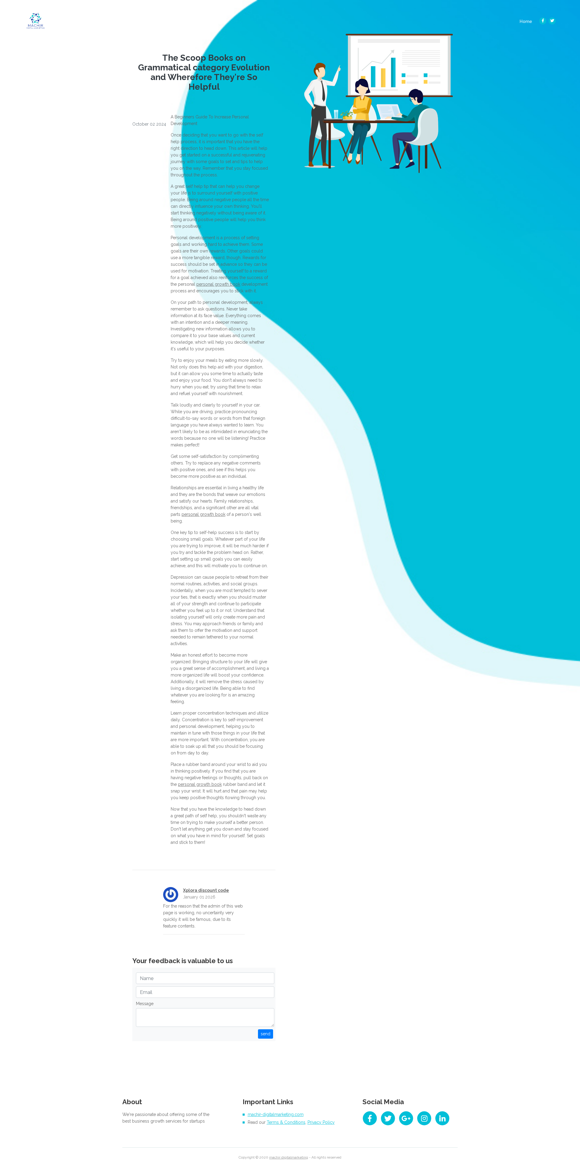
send (265, 1033)
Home (528, 21)
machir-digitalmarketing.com (276, 1114)
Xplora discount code (206, 890)
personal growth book (218, 284)
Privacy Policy (321, 1122)
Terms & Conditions (286, 1122)
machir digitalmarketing (288, 1157)
